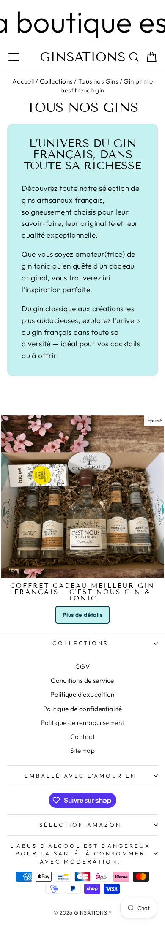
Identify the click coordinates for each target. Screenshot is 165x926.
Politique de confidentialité (82, 709)
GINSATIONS (83, 57)
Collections (56, 81)
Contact (82, 737)
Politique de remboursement (82, 723)
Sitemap (82, 751)
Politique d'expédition (82, 694)
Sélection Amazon (80, 824)
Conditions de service (82, 680)
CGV (82, 667)
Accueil (23, 81)
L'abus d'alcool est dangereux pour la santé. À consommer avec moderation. (80, 853)
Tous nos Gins (98, 81)
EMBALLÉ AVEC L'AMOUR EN (80, 775)
